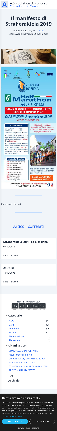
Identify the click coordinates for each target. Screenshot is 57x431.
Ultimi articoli (17, 345)
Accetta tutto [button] (15, 421)
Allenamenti (15, 340)
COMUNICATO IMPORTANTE (23, 350)
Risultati (13, 332)
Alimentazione (16, 336)
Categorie (15, 315)
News (12, 320)
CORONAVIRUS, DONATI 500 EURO (27, 358)
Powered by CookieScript (28, 428)
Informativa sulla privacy (12, 416)
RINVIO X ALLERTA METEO (22, 370)
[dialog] (28, 412)
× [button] (54, 397)
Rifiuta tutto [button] (42, 421)
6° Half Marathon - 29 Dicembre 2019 (28, 366)
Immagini (14, 328)
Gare (41, 30)
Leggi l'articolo (11, 255)
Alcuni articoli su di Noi (21, 354)
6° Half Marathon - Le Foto (22, 362)
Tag (10, 375)
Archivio (14, 380)
